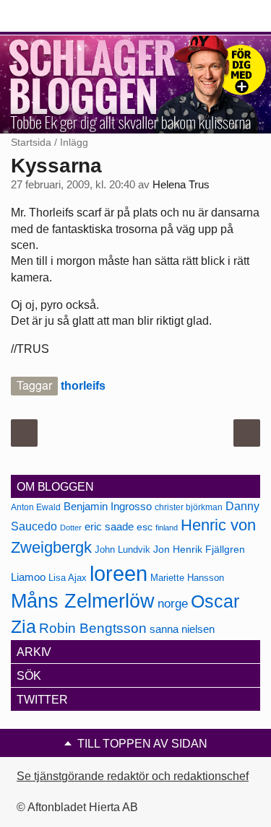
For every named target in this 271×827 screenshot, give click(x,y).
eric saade (109, 526)
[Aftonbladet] (65, 17)
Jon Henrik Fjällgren (199, 549)
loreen (118, 573)
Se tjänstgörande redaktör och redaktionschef (133, 776)
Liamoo (28, 577)
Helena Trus (181, 185)
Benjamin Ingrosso (108, 506)
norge (173, 603)
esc (144, 527)
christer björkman (189, 507)
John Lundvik (122, 549)
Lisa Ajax (67, 577)
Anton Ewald (36, 507)
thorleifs (83, 386)
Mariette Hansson (187, 578)
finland (166, 527)
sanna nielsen (182, 629)
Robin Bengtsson (93, 628)
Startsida (31, 142)
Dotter (71, 527)
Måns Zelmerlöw (83, 601)
